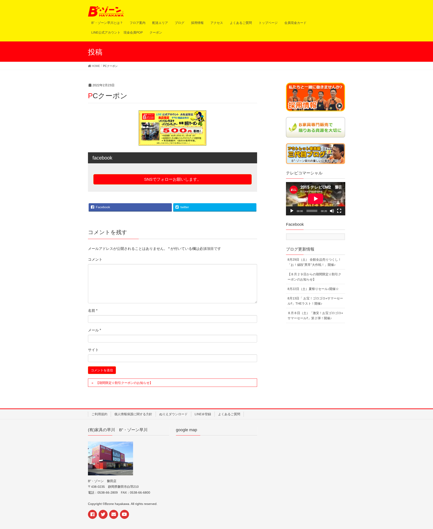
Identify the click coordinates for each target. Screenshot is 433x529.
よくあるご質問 (229, 414)
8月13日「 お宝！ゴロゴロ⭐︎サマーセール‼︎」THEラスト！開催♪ (315, 300)
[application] (315, 198)
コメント (95, 259)
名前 (92, 310)
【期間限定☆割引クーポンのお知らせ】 (124, 383)
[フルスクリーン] (339, 211)
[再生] (292, 211)
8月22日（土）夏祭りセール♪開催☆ (313, 289)
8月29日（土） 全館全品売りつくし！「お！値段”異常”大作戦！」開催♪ (314, 262)
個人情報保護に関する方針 (133, 414)
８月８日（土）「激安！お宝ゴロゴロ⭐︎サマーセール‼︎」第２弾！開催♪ (315, 315)
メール (94, 330)
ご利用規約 (99, 414)
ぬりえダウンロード (173, 414)
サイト (93, 350)
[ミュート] (332, 211)
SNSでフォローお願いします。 (172, 179)
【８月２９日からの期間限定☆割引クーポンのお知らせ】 (314, 276)
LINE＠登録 (203, 414)
